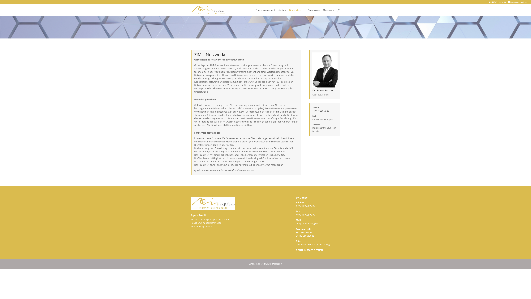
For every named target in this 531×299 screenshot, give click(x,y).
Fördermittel (295, 10)
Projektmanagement (265, 10)
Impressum (277, 263)
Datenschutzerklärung (259, 263)
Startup (282, 10)
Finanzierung (314, 10)
